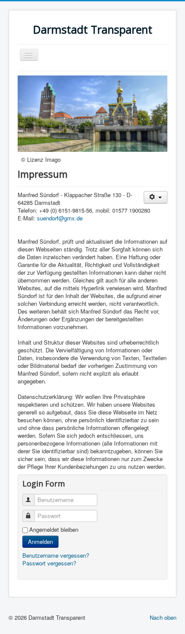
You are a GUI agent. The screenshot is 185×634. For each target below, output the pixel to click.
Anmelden (40, 541)
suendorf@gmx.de (60, 218)
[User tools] (155, 197)
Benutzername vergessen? (55, 555)
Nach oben (163, 617)
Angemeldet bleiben (53, 530)
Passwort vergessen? (49, 563)
